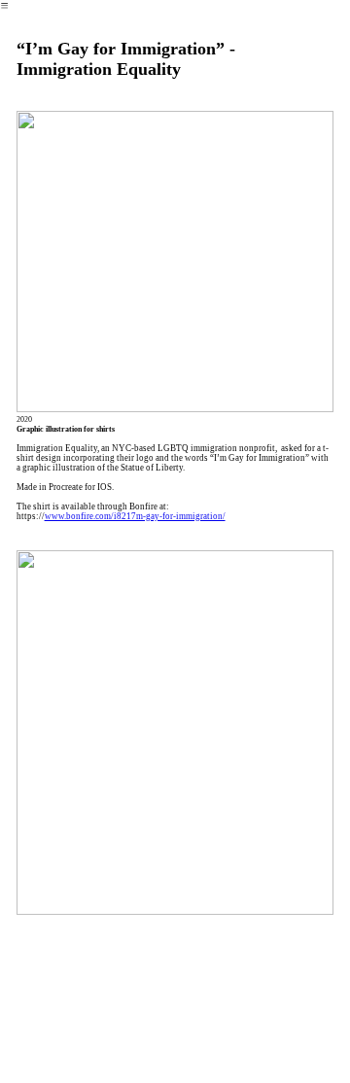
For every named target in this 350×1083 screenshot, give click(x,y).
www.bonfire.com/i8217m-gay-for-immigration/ (135, 516)
